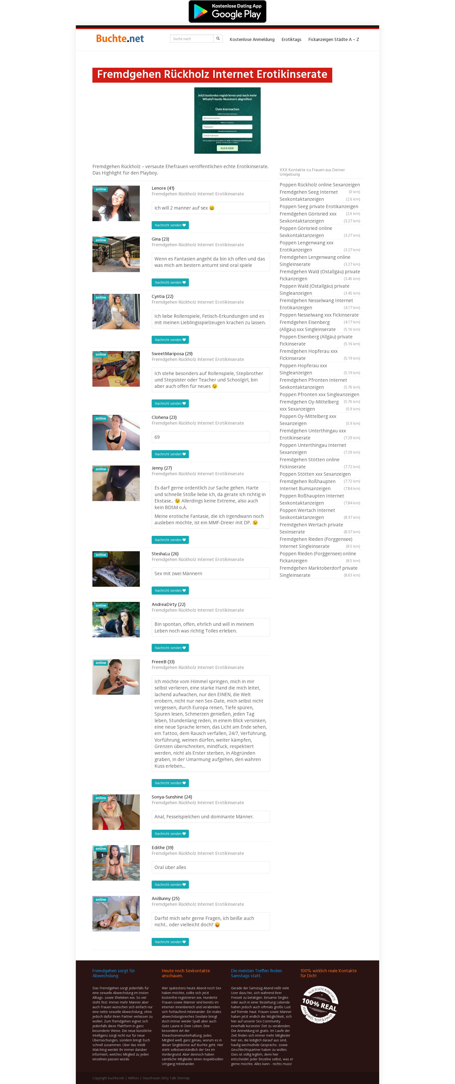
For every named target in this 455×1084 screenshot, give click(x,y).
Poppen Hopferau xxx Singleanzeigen (320, 369)
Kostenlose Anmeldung (252, 39)
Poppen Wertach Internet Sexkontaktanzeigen (320, 513)
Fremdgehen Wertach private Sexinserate (320, 528)
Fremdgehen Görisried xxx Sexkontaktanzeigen (320, 217)
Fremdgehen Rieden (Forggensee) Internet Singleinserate (320, 542)
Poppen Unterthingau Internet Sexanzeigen (320, 448)
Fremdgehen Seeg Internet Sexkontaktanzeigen (320, 195)
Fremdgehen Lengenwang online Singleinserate (320, 260)
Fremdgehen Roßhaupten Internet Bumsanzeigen (320, 485)
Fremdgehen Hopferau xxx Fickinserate (320, 354)
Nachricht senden (168, 225)
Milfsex (133, 1078)
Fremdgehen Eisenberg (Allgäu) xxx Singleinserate (320, 325)
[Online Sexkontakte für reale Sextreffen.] (119, 40)
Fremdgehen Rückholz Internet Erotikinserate (198, 194)
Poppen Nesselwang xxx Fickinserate (320, 315)
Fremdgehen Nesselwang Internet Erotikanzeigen (320, 304)
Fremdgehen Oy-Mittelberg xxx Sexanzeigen (320, 405)
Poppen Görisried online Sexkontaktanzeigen (320, 231)
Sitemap (183, 1078)
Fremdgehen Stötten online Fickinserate (320, 463)
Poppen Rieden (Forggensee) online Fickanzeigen (320, 557)
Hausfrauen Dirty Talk (159, 1078)
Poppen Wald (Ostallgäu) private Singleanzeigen (320, 289)
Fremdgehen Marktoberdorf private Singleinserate (320, 571)
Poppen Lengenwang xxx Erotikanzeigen (320, 246)
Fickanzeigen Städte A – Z (334, 39)
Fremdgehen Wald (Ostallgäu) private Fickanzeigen (320, 275)
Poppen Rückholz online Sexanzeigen (320, 184)
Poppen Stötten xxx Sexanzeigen (320, 474)
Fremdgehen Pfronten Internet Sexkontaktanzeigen (320, 383)
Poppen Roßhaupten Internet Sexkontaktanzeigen (320, 499)
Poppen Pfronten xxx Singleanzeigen (320, 394)
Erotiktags (291, 39)
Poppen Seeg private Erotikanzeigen (320, 206)
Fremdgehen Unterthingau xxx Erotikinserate (320, 434)
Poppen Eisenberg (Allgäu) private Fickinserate (320, 340)
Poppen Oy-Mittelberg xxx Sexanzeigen (320, 419)
